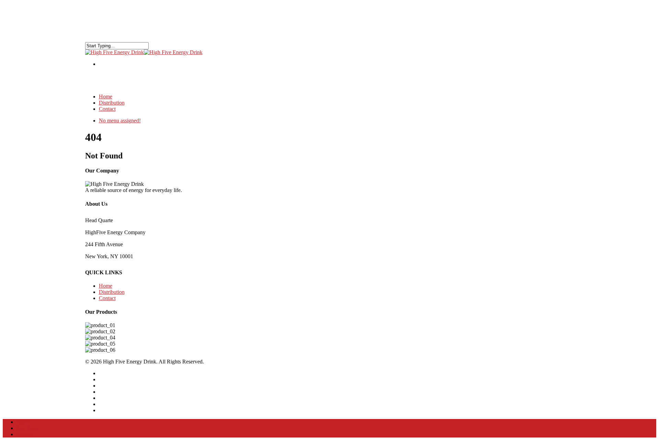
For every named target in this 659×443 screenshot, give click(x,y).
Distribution (112, 292)
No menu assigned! (120, 120)
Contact (107, 109)
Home (105, 286)
